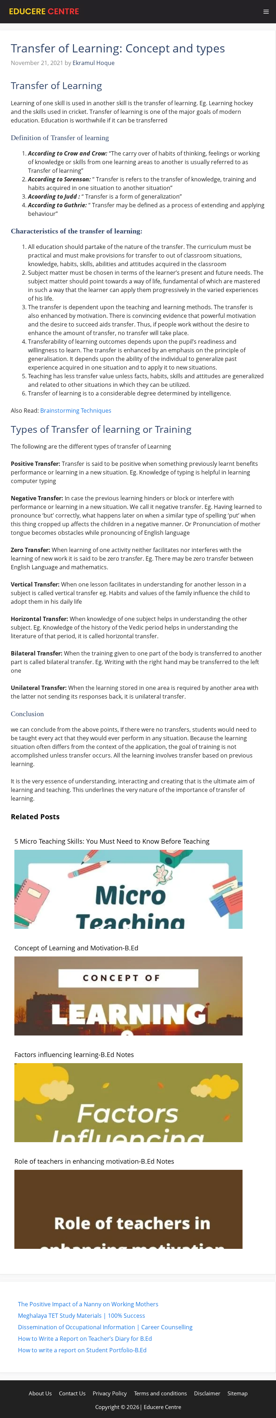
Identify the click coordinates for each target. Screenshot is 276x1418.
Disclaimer (207, 1393)
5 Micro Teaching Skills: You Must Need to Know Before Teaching (112, 841)
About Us (40, 1393)
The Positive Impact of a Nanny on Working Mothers (88, 1304)
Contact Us (72, 1393)
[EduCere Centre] (44, 11)
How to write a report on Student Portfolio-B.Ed (82, 1350)
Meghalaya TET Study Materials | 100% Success (81, 1316)
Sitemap (237, 1393)
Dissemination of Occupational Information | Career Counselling (105, 1327)
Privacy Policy (110, 1393)
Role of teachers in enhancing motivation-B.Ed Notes (94, 1161)
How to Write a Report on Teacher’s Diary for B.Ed (85, 1339)
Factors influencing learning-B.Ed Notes (74, 1054)
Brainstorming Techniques (75, 410)
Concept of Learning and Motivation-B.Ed (76, 948)
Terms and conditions (160, 1393)
